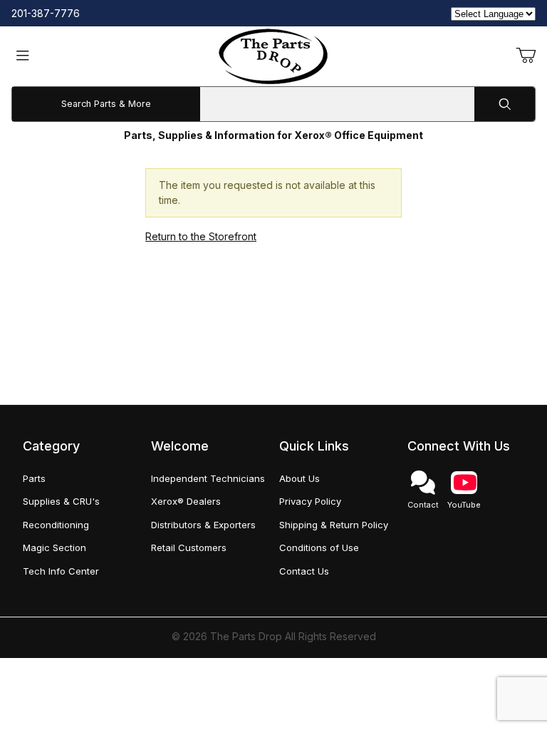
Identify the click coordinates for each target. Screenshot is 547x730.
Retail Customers (188, 547)
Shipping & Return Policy (333, 524)
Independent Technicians (208, 478)
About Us (299, 478)
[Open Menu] (23, 57)
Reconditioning (56, 524)
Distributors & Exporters (203, 524)
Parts (34, 478)
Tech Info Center (61, 571)
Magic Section (54, 547)
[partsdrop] (273, 55)
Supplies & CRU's (61, 501)
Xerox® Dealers (186, 501)
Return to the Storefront (200, 236)
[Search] (504, 104)
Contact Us (304, 571)
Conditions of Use (319, 547)
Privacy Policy (310, 501)
